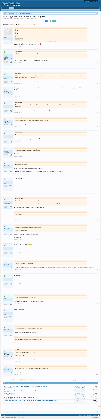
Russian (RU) (4, 415)
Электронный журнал (10, 393)
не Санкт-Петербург (9, 255)
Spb (11, 112)
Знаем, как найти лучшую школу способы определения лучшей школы (23, 390)
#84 (97, 96)
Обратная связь (82, 415)
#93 (97, 252)
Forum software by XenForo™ (13, 417)
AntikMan (6, 77)
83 (11, 81)
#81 (97, 46)
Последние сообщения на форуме (23, 7)
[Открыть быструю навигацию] (97, 13)
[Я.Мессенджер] (55, 21)
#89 (97, 173)
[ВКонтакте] (46, 21)
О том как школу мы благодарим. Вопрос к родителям (19, 397)
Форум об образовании (14, 18)
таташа (5, 37)
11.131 (11, 125)
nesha (5, 298)
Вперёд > (33, 24)
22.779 (11, 373)
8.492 (11, 62)
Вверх (95, 415)
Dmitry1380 (6, 165)
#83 (97, 83)
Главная (6, 7)
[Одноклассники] (48, 21)
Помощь (88, 415)
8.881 (11, 110)
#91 (97, 220)
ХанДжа (5, 54)
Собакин (31, 18)
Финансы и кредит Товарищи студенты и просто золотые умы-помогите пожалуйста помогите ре (30, 400)
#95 (97, 283)
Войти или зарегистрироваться (91, 1)
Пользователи (35, 7)
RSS (98, 415)
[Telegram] (50, 21)
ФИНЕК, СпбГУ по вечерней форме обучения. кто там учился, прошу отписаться (26, 386)
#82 (97, 62)
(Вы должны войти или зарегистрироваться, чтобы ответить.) (85, 380)
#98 (97, 345)
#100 (97, 374)
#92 (97, 239)
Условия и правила (95, 417)
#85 (97, 112)
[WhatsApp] (53, 21)
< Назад (11, 24)
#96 (97, 303)
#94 (97, 269)
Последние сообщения (7, 9)
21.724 (11, 303)
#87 (97, 141)
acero (5, 182)
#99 (97, 361)
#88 (97, 156)
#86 (97, 126)
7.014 (11, 186)
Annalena (6, 105)
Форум (11, 7)
